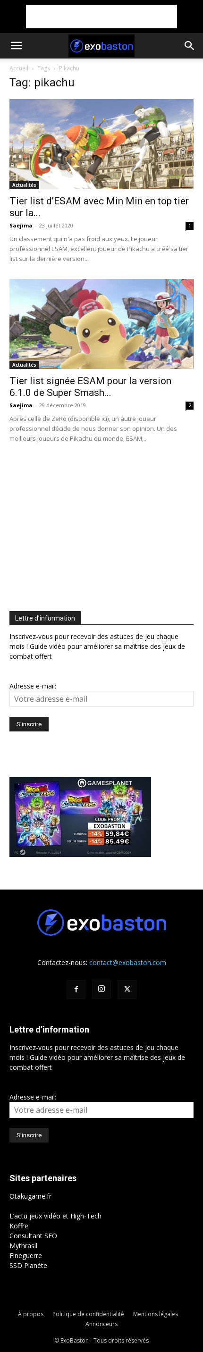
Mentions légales (155, 1314)
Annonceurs (101, 1324)
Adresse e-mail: (32, 685)
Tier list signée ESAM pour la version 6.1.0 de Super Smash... (90, 386)
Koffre (18, 1225)
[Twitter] (127, 989)
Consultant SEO (33, 1235)
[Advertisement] (101, 16)
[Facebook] (76, 989)
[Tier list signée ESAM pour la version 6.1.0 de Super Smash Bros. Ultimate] (101, 324)
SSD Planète (28, 1265)
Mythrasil (23, 1245)
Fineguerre (25, 1255)
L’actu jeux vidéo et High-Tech (55, 1215)
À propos (30, 1314)
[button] (16, 46)
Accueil (18, 68)
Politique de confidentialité (88, 1314)
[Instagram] (101, 989)
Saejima (21, 225)
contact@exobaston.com (127, 962)
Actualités (24, 185)
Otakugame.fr (30, 1196)
